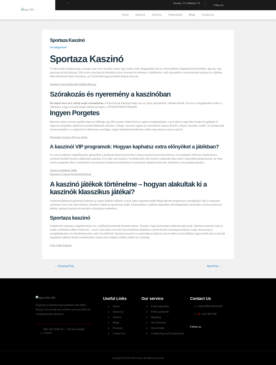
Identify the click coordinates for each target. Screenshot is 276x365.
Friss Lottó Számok (61, 245)
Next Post (214, 266)
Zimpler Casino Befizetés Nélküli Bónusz (73, 84)
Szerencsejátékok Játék (63, 170)
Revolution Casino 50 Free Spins (69, 137)
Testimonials (175, 14)
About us (140, 14)
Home (125, 14)
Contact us (208, 14)
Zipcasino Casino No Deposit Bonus (70, 174)
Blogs (192, 14)
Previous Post (64, 266)
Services (157, 14)
